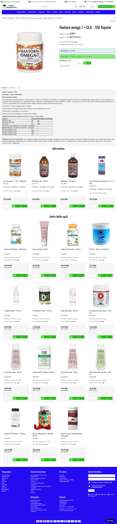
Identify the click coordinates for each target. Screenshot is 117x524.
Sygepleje (42, 12)
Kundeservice (34, 476)
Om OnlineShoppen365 (37, 483)
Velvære (55, 12)
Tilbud (74, 12)
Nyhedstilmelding (64, 481)
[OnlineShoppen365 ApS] (10, 6)
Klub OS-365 (34, 480)
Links (32, 491)
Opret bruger (63, 478)
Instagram (93, 496)
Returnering (34, 506)
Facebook (92, 494)
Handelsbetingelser (36, 503)
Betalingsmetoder (36, 500)
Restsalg (67, 12)
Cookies (33, 492)
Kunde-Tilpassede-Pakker (38, 478)
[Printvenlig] (114, 18)
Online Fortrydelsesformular (39, 510)
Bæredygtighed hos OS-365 (39, 475)
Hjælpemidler (32, 12)
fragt (18, 259)
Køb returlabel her (36, 508)
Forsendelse (34, 502)
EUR (92, 6)
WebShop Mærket (36, 489)
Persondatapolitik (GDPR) (38, 505)
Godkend (91, 490)
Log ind (61, 475)
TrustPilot (33, 488)
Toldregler (33, 511)
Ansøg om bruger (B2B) (66, 480)
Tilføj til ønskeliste (64, 66)
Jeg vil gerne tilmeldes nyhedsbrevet (102, 482)
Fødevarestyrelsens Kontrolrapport (41, 486)
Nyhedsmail (89, 12)
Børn (61, 12)
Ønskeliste (62, 476)
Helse (48, 12)
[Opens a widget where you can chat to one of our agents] (110, 521)
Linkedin (112, 494)
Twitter (99, 494)
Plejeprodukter (21, 12)
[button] (111, 21)
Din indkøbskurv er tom (105, 6)
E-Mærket (33, 484)
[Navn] (101, 475)
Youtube (105, 494)
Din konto (83, 6)
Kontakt (33, 481)
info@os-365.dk (38, 1)
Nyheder (81, 12)
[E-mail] (101, 479)
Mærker (98, 12)
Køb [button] (89, 63)
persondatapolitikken (96, 487)
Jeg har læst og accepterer (98, 486)
